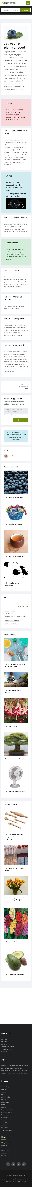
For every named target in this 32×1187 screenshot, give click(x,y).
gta (10, 1070)
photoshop (11, 1065)
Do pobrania (5, 1041)
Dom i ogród (5, 1097)
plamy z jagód (21, 616)
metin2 (6, 1068)
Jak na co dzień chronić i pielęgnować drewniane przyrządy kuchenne (14, 837)
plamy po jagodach (10, 623)
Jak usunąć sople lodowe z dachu (14, 869)
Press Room (5, 1145)
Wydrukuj (23, 384)
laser (25, 1073)
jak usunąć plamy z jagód (12, 620)
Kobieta (3, 1092)
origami (3, 1065)
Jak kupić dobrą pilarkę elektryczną (13, 691)
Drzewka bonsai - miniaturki (15, 759)
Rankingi (4, 1044)
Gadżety (4, 1105)
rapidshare (18, 1068)
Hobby (3, 1107)
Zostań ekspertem (7, 1046)
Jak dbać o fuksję (11, 726)
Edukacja (4, 1099)
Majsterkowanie (6, 1112)
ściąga (3, 1073)
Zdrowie (4, 1122)
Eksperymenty (6, 1102)
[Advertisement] (16, 1005)
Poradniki (4, 1127)
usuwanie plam (9, 616)
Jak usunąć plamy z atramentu (12, 584)
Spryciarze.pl (20, 1175)
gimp (12, 1068)
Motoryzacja (5, 1117)
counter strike (18, 1073)
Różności (4, 1125)
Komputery (5, 1087)
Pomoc (3, 1155)
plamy (13, 613)
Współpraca (5, 1150)
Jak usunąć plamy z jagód (14, 497)
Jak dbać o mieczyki (12, 942)
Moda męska (5, 1115)
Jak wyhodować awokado (14, 974)
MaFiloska (12, 456)
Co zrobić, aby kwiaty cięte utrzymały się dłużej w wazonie (15, 900)
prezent (9, 1073)
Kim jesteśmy (6, 1143)
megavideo (16, 1070)
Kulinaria (4, 1089)
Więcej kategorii (6, 1130)
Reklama (4, 1148)
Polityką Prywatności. (19, 1181)
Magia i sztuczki (6, 1110)
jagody (7, 613)
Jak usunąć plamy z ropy (14, 524)
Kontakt (4, 1039)
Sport (3, 1094)
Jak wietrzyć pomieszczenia (15, 791)
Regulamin (5, 1153)
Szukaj (26, 10)
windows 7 (24, 1070)
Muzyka (4, 1120)
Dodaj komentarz (20, 420)
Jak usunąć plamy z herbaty (15, 556)
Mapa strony (5, 1052)
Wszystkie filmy (6, 1049)
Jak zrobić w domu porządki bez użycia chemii (15, 665)
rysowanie (4, 1070)
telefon (18, 1065)
